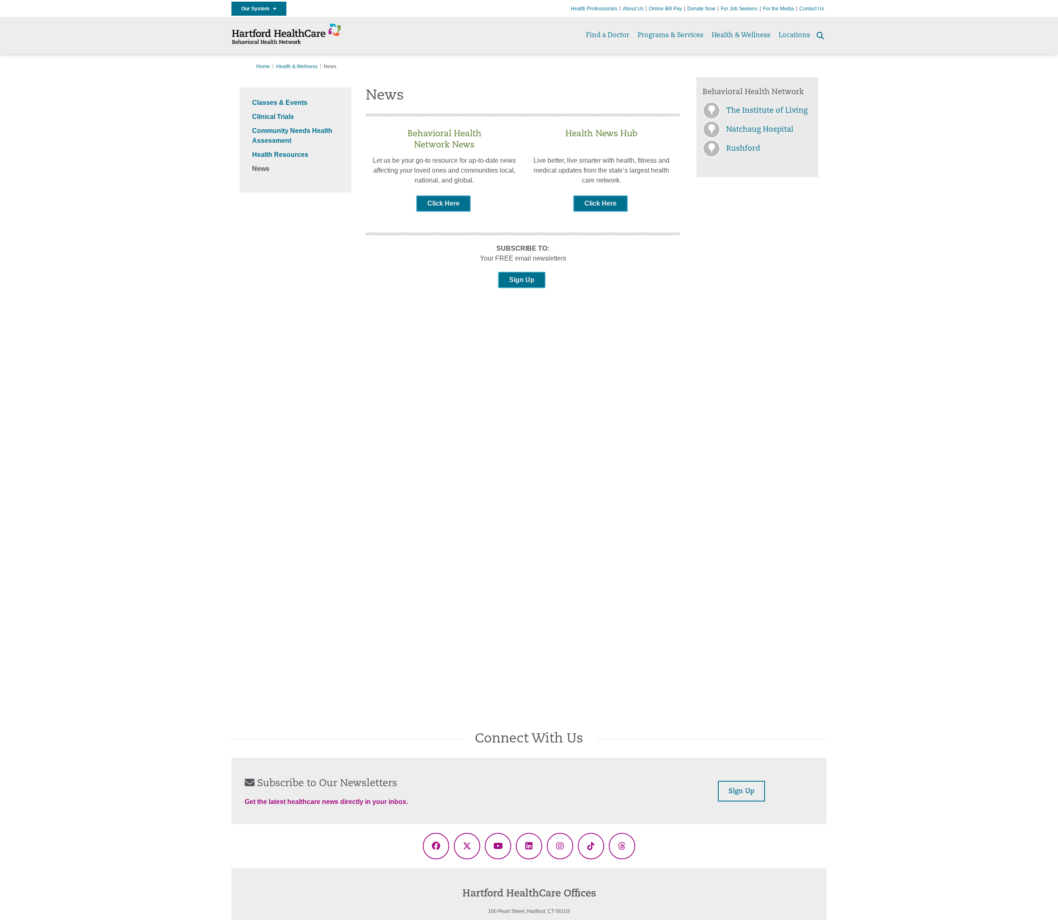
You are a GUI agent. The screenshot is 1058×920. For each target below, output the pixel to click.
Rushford (743, 149)
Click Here (443, 203)
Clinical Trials (273, 116)
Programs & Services (670, 35)
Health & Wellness (741, 35)
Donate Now (701, 9)
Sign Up (521, 279)
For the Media (778, 9)
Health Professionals (594, 9)
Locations (794, 35)
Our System (257, 9)
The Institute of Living (767, 111)
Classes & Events (279, 102)
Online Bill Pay (665, 9)
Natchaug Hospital (760, 130)
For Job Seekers (739, 9)
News (260, 168)
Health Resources (280, 154)
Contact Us (811, 9)
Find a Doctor (607, 35)
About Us (633, 9)
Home (263, 66)
